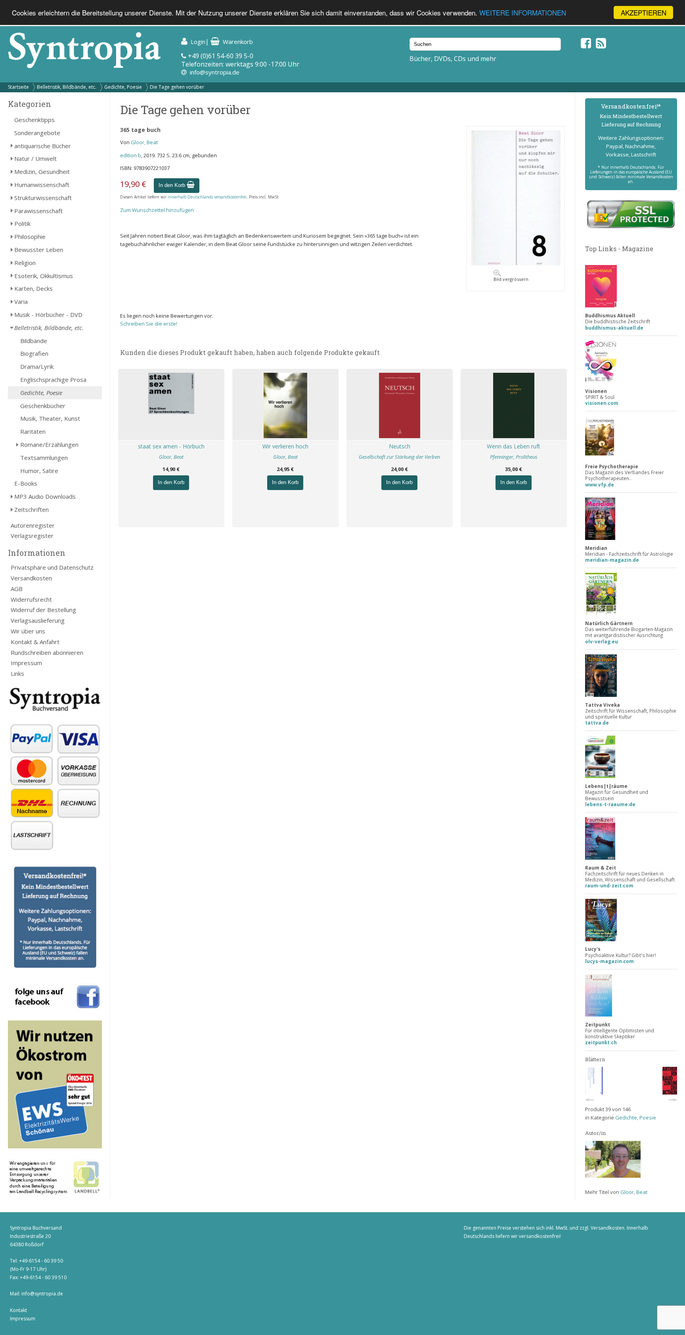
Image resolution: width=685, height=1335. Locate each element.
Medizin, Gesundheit (42, 171)
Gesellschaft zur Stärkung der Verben (399, 456)
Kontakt (18, 1310)
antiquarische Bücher (42, 146)
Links (17, 673)
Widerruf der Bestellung (43, 610)
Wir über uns (28, 631)
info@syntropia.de (214, 72)
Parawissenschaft (38, 211)
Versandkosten (31, 578)
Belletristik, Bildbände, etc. (66, 87)
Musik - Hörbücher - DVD (48, 314)
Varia (21, 301)
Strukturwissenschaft (43, 198)
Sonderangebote (37, 133)
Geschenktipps (34, 120)
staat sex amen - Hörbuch (171, 446)
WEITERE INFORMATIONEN (522, 13)
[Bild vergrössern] (516, 263)
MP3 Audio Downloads (45, 496)
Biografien (34, 353)
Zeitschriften (31, 509)
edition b (130, 155)
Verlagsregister (32, 536)
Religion (25, 263)
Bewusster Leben (38, 250)
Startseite (18, 87)
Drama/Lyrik (37, 366)
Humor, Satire (39, 471)
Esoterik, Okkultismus (43, 276)
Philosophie (30, 236)
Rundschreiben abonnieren (47, 652)
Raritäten (33, 431)
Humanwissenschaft (41, 185)
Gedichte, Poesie (123, 87)
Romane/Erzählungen (49, 444)
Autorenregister (33, 525)
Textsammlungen (44, 458)
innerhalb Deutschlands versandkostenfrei (207, 197)
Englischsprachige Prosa (53, 379)
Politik (22, 223)
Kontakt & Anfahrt (35, 642)
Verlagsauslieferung (38, 620)
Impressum (26, 663)
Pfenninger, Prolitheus (514, 456)
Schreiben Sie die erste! (148, 323)
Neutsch (399, 446)
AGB (17, 589)
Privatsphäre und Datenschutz (52, 567)
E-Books (25, 483)
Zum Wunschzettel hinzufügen (157, 210)
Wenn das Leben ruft (513, 446)
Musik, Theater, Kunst (50, 418)
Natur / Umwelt (35, 158)
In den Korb (173, 185)
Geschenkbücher (42, 406)
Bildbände (33, 341)
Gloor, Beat (144, 142)
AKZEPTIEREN (643, 12)
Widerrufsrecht (31, 599)
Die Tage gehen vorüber (177, 87)
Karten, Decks (33, 288)
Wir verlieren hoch (285, 446)
